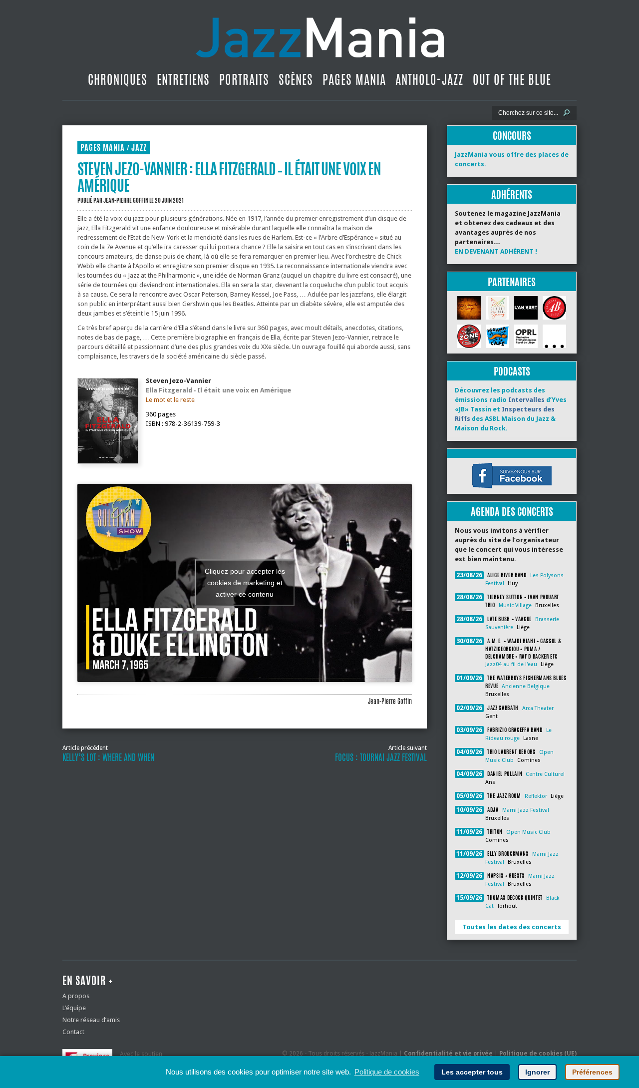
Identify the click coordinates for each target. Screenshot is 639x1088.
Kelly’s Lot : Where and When (108, 757)
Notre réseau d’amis (91, 1020)
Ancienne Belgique (526, 686)
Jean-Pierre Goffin (125, 200)
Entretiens (183, 79)
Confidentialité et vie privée (448, 1053)
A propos (75, 996)
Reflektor (536, 796)
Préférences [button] (592, 1072)
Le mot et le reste (170, 399)
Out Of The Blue (512, 79)
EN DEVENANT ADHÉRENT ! (496, 251)
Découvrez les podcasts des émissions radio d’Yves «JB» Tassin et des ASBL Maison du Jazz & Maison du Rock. (511, 409)
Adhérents (511, 194)
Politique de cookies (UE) (538, 1053)
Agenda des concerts (512, 511)
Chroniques (117, 79)
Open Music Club (528, 832)
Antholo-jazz (429, 79)
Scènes (296, 79)
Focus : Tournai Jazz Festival (381, 757)
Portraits (244, 79)
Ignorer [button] (537, 1072)
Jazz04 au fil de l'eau (511, 664)
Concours (512, 135)
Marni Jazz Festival (525, 810)
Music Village (515, 605)
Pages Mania (354, 79)
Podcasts (512, 371)
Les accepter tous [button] (472, 1072)
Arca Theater (538, 708)
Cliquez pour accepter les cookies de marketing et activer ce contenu (245, 582)
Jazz (139, 147)
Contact (73, 1032)
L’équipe (74, 1008)
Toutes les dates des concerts (511, 927)
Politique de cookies (386, 1072)
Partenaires (512, 282)
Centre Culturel (545, 774)
